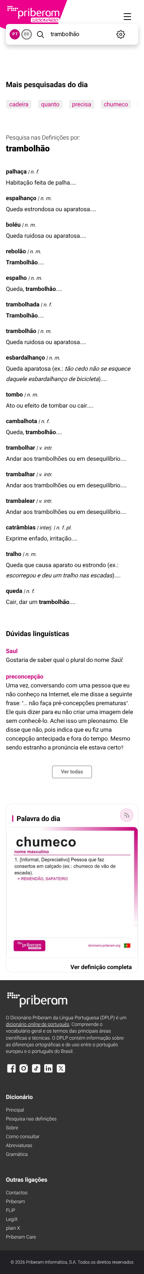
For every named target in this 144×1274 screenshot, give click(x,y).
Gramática (17, 1154)
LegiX (12, 1219)
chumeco (116, 104)
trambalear (20, 500)
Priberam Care (21, 1237)
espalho (16, 277)
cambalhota (21, 421)
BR (26, 34)
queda (14, 590)
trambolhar (20, 447)
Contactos (17, 1193)
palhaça (16, 171)
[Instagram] (23, 1071)
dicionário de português (37, 1024)
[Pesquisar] (40, 34)
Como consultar (23, 1137)
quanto (50, 104)
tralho (13, 553)
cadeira (18, 104)
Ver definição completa (101, 967)
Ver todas (72, 772)
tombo (14, 394)
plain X (13, 1228)
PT (15, 34)
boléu (13, 224)
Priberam (15, 1202)
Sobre (12, 1128)
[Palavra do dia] (126, 815)
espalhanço (21, 198)
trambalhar (20, 474)
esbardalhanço (25, 357)
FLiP (10, 1210)
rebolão (16, 251)
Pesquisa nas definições (31, 1119)
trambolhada (23, 304)
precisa (81, 104)
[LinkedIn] (48, 1071)
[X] (60, 1071)
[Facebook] (11, 1071)
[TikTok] (36, 1071)
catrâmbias (20, 527)
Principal (15, 1110)
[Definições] (121, 34)
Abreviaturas (19, 1145)
